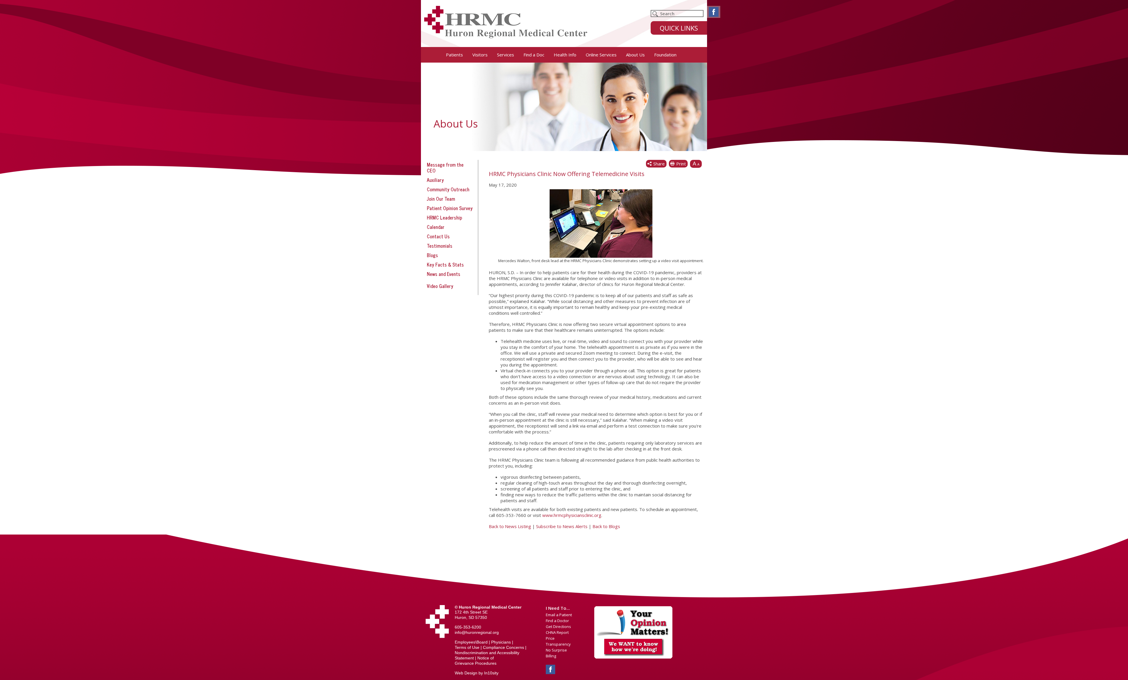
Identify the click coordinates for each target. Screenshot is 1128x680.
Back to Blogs (606, 526)
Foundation (665, 55)
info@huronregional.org (477, 632)
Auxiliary (435, 180)
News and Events (443, 274)
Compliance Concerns (503, 647)
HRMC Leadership (444, 217)
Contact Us (438, 236)
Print (681, 164)
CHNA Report (557, 632)
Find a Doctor (557, 620)
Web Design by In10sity (476, 673)
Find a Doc (533, 55)
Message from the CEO (445, 167)
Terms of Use (467, 647)
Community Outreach (448, 189)
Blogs (432, 255)
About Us (635, 55)
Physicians (501, 642)
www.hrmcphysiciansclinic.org (571, 515)
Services (505, 55)
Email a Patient (559, 614)
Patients (454, 55)
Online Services (601, 55)
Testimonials (439, 246)
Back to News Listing (510, 526)
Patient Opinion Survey (450, 208)
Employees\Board (471, 642)
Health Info (565, 55)
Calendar (435, 227)
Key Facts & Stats (445, 264)
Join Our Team (441, 199)
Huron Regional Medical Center (505, 22)
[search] (677, 13)
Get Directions (558, 626)
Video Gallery (440, 286)
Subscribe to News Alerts (562, 526)
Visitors (480, 55)
